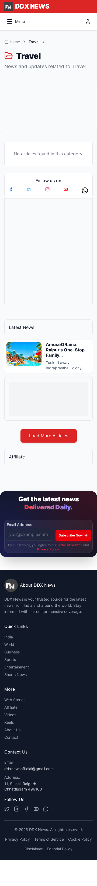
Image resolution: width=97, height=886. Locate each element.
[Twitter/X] (7, 809)
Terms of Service (69, 545)
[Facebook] (26, 809)
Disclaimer (34, 849)
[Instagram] (16, 809)
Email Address (19, 524)
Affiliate (11, 707)
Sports (10, 659)
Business (12, 652)
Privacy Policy (48, 549)
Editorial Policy (59, 849)
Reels (9, 722)
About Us (12, 729)
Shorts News (15, 674)
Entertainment (16, 667)
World (9, 644)
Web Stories (14, 699)
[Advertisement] (48, 106)
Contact (11, 737)
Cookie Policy (80, 839)
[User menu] (88, 21)
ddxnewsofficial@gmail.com (29, 768)
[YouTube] (36, 809)
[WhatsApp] (45, 809)
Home (15, 41)
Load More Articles (48, 435)
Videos (10, 714)
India (8, 637)
